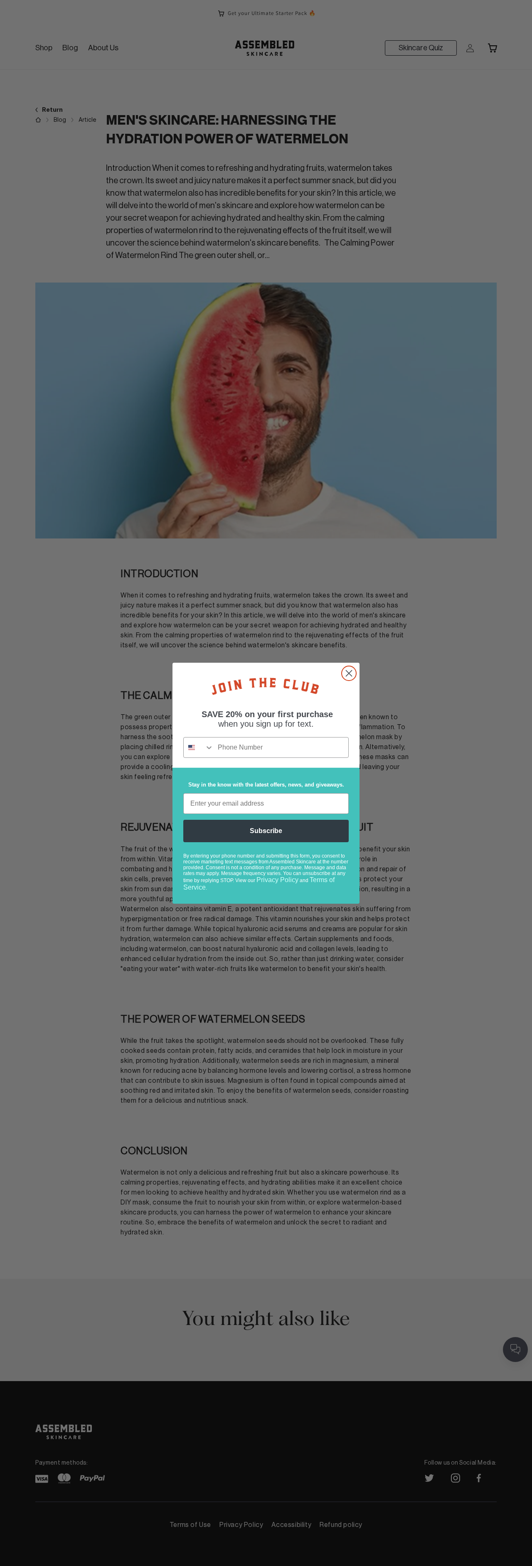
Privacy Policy (277, 879)
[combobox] (199, 747)
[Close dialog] (349, 673)
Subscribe (266, 830)
